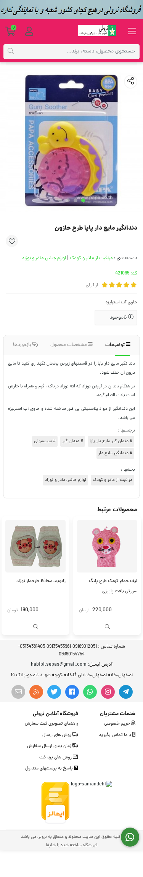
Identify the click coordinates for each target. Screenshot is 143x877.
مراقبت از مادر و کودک (91, 258)
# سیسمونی (45, 441)
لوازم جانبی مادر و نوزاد (44, 258)
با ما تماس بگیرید (115, 735)
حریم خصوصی (117, 723)
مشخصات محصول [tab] (69, 345)
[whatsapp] (90, 692)
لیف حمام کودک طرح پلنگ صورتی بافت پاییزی (113, 586)
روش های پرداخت (56, 757)
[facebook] (72, 692)
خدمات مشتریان (117, 714)
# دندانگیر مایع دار (115, 453)
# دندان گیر (72, 441)
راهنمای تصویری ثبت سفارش (51, 723)
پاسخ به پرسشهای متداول (49, 768)
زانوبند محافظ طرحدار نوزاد (41, 581)
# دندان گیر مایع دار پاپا (111, 441)
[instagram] (108, 692)
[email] (18, 692)
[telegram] (126, 692)
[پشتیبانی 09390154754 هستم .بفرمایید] (130, 837)
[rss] (36, 692)
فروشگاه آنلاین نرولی (55, 714)
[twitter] (54, 692)
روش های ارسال (57, 735)
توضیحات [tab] (115, 345)
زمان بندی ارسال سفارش (49, 746)
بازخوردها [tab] (22, 345)
